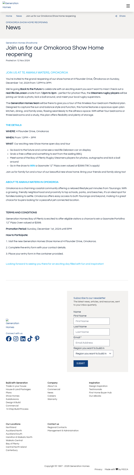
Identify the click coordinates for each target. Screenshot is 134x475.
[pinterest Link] (37, 339)
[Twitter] (108, 15)
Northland (11, 427)
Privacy (98, 469)
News (19, 16)
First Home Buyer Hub (100, 392)
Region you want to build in (89, 348)
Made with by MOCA (116, 469)
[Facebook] (97, 15)
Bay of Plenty (12, 443)
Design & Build (13, 402)
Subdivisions (12, 399)
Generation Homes (80, 466)
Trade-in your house (16, 386)
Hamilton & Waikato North (19, 437)
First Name (80, 315)
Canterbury (12, 450)
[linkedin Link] (23, 339)
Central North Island (16, 447)
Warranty (52, 399)
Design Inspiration (98, 386)
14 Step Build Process (17, 409)
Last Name (80, 326)
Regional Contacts (57, 427)
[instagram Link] (16, 339)
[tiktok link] (30, 339)
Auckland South (14, 434)
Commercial (12, 405)
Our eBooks (95, 396)
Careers (52, 396)
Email (78, 337)
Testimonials (95, 389)
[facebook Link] (9, 339)
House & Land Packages (18, 389)
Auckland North (14, 430)
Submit (80, 363)
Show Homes (12, 396)
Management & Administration (63, 430)
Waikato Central (14, 440)
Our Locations (13, 424)
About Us (52, 386)
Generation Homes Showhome (21, 43)
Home (9, 16)
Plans (9, 392)
